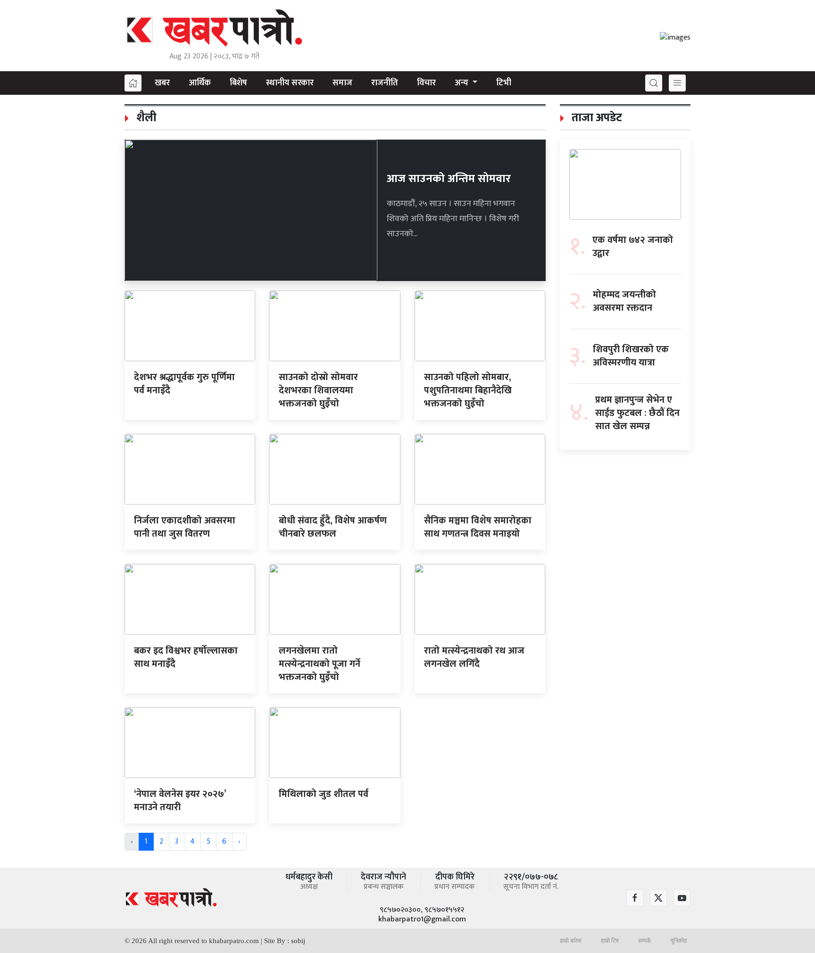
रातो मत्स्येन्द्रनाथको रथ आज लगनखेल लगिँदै (474, 657)
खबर (162, 83)
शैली (145, 117)
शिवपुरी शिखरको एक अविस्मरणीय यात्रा (631, 356)
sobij (298, 941)
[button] (653, 83)
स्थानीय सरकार (290, 83)
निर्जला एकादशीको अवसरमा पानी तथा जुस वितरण (184, 527)
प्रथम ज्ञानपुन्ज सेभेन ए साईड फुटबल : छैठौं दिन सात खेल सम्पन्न (637, 413)
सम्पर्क (644, 940)
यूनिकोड (678, 940)
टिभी (503, 83)
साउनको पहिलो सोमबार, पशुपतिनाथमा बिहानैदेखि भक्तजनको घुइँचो (468, 390)
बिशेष (238, 83)
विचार (426, 83)
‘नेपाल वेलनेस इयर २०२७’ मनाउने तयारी (180, 800)
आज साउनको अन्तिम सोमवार (449, 178)
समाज (342, 83)
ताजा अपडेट (595, 117)
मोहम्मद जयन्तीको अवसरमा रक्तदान (624, 301)
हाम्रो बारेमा (571, 940)
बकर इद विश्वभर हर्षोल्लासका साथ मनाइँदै (186, 657)
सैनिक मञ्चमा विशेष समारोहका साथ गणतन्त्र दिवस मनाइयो (478, 527)
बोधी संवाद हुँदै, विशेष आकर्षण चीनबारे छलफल (333, 527)
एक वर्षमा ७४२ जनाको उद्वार (632, 246)
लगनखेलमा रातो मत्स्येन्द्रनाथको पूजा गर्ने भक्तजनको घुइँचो (319, 664)
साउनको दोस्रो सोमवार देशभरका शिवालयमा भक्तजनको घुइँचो (318, 390)
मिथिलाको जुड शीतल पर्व (323, 794)
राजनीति (384, 83)
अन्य (462, 83)
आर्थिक (200, 83)
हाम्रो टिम (610, 940)
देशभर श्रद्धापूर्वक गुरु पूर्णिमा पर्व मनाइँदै (184, 383)
